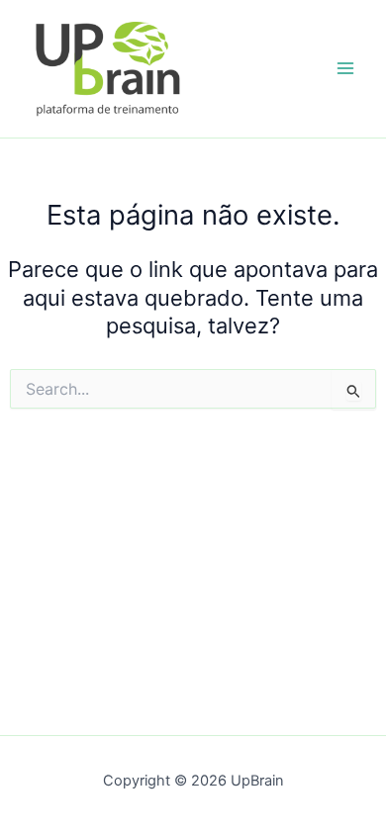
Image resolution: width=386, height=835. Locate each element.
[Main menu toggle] (345, 69)
